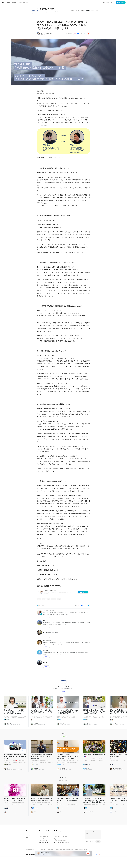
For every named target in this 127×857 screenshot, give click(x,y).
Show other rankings (63, 780)
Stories (88, 10)
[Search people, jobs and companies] (111, 2)
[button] (31, 831)
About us (77, 10)
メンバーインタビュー (63, 686)
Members (83, 10)
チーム (53, 599)
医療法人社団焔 (47, 9)
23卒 (59, 599)
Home (72, 10)
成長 (44, 599)
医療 (39, 599)
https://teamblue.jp (51, 11)
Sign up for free (121, 2)
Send (98, 841)
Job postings (94, 10)
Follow (43, 12)
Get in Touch (89, 841)
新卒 (49, 599)
